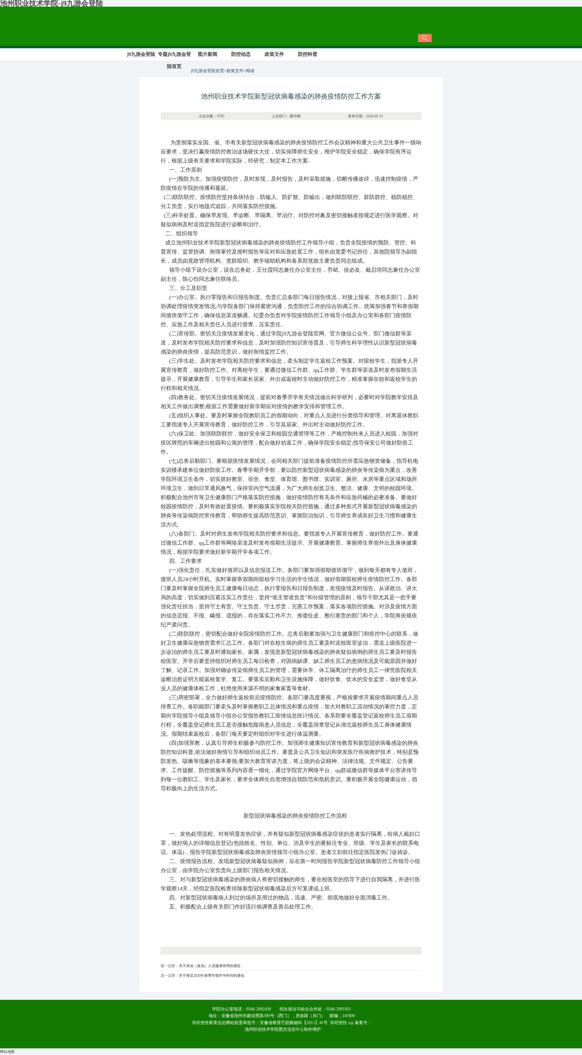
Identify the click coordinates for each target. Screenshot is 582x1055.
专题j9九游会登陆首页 (174, 60)
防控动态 (241, 54)
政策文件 (274, 54)
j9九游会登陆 (141, 54)
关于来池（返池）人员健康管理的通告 (210, 966)
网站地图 (7, 1052)
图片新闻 (207, 54)
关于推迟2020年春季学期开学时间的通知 (211, 975)
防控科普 (307, 54)
